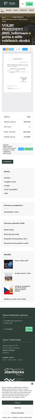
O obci (2, 10)
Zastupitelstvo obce (11, 212)
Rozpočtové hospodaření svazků (16, 243)
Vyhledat (29, 329)
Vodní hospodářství (11, 189)
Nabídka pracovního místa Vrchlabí (15, 299)
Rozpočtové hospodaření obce (15, 239)
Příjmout (17, 403)
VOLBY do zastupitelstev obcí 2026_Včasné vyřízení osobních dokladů (22, 288)
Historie (9, 10)
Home (4, 17)
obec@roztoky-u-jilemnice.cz (13, 321)
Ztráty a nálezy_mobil (21, 261)
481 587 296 (8, 323)
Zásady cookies (6, 417)
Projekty (7, 185)
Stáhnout (29, 149)
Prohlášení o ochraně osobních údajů (22, 417)
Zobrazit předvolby (17, 413)
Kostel (15, 10)
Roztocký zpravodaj (11, 234)
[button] (32, 384)
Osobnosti (23, 10)
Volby (6, 193)
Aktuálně (7, 178)
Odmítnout (17, 408)
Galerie (31, 10)
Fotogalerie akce (10, 182)
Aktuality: (7, 254)
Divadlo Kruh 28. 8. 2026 (23, 273)
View (21, 149)
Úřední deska (9, 230)
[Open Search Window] (22, 3)
